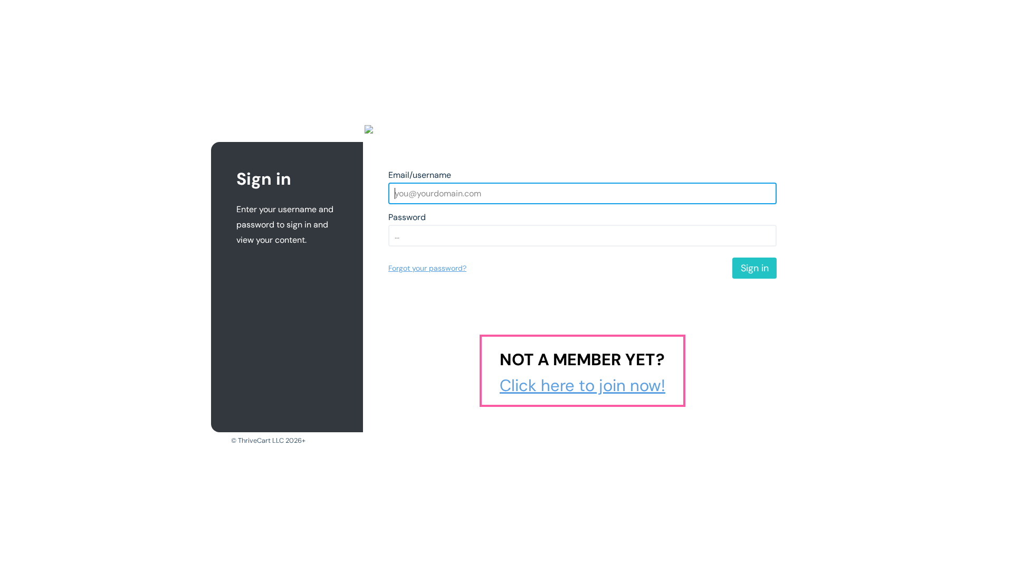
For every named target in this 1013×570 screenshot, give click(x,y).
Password (407, 217)
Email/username (419, 174)
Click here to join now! (582, 385)
